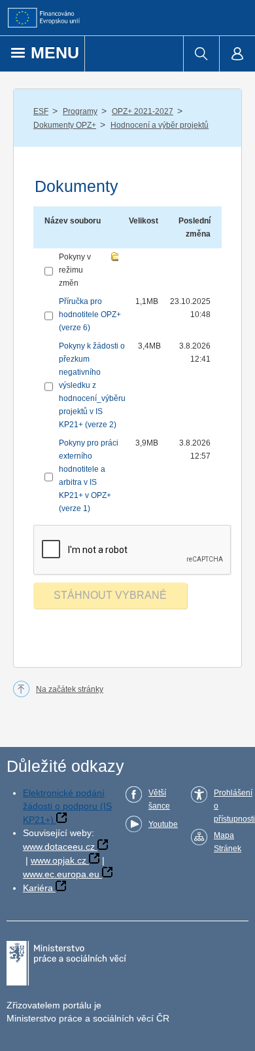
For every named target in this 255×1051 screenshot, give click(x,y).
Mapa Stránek (227, 842)
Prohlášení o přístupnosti (234, 806)
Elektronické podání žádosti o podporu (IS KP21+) (67, 806)
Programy (80, 111)
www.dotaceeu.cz (59, 846)
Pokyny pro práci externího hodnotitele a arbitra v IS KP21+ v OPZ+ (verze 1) (88, 475)
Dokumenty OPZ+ (64, 125)
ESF (40, 111)
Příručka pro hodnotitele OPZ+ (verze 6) (90, 314)
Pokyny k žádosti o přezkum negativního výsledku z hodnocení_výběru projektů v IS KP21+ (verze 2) (92, 385)
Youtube (163, 824)
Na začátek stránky (69, 689)
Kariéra (38, 888)
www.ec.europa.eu (61, 874)
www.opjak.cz (58, 860)
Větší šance (159, 799)
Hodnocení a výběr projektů (159, 125)
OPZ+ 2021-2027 (142, 111)
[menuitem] (201, 53)
